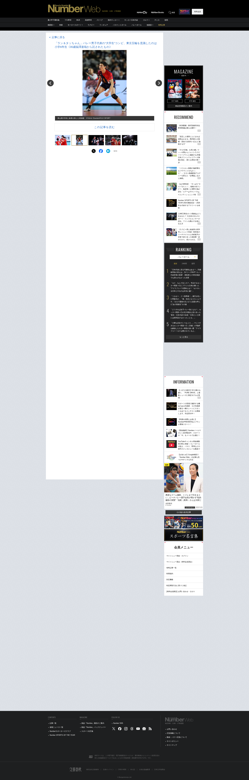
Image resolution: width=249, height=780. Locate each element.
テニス (157, 20)
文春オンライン (108, 769)
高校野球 (88, 20)
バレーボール (137, 25)
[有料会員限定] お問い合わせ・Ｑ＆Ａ (180, 591)
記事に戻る (57, 37)
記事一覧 (53, 723)
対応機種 (169, 580)
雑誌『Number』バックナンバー (93, 727)
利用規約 (169, 574)
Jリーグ (100, 20)
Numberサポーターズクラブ (60, 731)
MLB (78, 20)
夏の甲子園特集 (54, 20)
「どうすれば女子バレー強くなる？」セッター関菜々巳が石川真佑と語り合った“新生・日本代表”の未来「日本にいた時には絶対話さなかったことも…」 (186, 314)
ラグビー (91, 25)
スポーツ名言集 (87, 731)
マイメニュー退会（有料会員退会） (179, 562)
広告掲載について (173, 733)
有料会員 (197, 12)
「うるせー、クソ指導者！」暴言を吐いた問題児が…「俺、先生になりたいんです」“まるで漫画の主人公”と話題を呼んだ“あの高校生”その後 (186, 300)
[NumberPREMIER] (184, 12)
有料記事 (161, 25)
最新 (175, 264)
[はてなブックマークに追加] (108, 152)
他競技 (149, 25)
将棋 (61, 25)
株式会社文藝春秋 (92, 769)
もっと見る (183, 337)
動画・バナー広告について (177, 737)
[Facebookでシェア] (101, 152)
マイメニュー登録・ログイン (177, 556)
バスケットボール (119, 25)
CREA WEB (122, 769)
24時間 (184, 264)
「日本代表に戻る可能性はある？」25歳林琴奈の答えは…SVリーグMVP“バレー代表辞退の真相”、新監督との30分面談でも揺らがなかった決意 (186, 274)
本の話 (132, 769)
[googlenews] (144, 729)
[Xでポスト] (94, 152)
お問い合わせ (172, 729)
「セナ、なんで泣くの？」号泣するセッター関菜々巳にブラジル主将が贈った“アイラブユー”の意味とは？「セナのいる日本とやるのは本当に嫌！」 (186, 287)
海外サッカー (113, 20)
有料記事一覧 (171, 568)
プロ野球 (68, 20)
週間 (193, 264)
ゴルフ (145, 20)
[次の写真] (158, 83)
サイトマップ (172, 745)
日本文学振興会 (159, 769)
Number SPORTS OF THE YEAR (62, 735)
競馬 (166, 20)
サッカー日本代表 (131, 20)
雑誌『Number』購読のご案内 (92, 723)
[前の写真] (50, 83)
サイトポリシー (173, 741)
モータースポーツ (74, 25)
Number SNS (118, 723)
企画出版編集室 (144, 769)
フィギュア (103, 25)
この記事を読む (104, 127)
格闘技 (50, 25)
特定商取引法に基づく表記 (176, 585)
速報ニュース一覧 (56, 727)
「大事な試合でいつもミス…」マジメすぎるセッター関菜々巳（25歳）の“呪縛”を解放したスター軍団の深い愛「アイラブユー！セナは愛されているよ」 (186, 327)
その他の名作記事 (183, 512)
